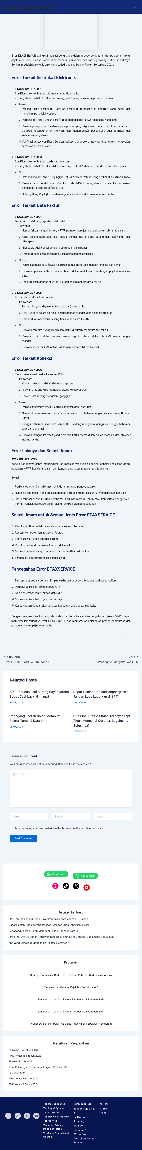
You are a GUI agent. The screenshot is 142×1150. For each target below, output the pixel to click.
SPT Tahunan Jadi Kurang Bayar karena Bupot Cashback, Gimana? (48, 919)
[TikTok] (66, 886)
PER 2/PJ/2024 (16, 1072)
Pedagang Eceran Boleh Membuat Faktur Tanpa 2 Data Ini (43, 931)
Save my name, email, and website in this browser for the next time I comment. (59, 828)
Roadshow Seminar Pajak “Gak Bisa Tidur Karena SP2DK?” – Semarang (71, 1023)
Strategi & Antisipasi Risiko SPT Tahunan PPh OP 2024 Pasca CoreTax (71, 975)
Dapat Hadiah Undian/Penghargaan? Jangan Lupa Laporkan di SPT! (49, 924)
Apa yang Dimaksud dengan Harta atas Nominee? (38, 942)
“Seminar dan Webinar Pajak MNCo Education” (71, 987)
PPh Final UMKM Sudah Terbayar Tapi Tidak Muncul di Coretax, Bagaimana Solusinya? (101, 720)
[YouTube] (86, 887)
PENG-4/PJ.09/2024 (20, 1061)
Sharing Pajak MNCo (28, 8)
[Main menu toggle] (135, 6)
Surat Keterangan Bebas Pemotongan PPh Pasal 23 (37, 1067)
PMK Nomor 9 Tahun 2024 (23, 1084)
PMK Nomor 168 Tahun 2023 (24, 1055)
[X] (76, 886)
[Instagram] (55, 886)
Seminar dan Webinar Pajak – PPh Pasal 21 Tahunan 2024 (71, 999)
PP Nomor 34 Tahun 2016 (23, 1049)
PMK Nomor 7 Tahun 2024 (23, 1078)
